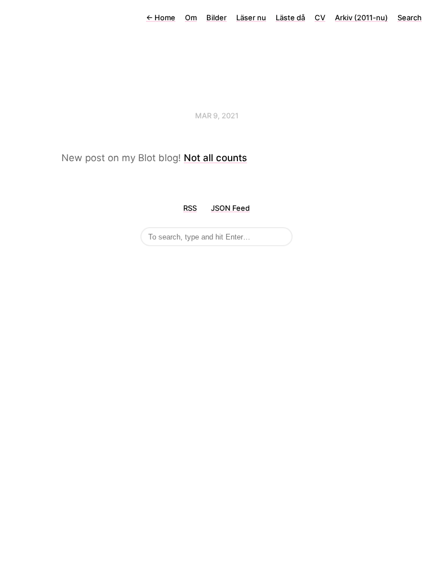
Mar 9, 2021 (216, 115)
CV (320, 17)
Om (191, 17)
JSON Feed (230, 207)
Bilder (216, 17)
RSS (190, 207)
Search (409, 17)
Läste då (290, 17)
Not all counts (215, 157)
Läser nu (251, 17)
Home (160, 17)
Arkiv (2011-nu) (361, 17)
